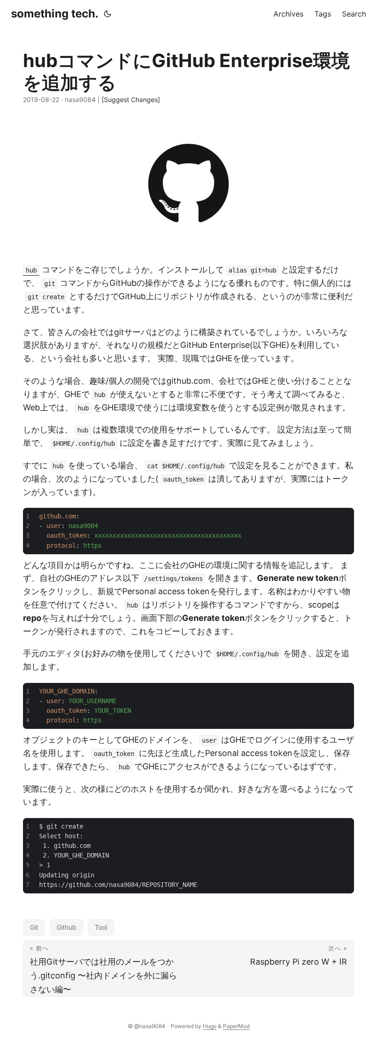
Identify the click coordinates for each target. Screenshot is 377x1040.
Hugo (210, 1026)
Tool (101, 927)
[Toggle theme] (107, 14)
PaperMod (236, 1026)
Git (34, 927)
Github (66, 927)
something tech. (54, 13)
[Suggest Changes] (131, 99)
